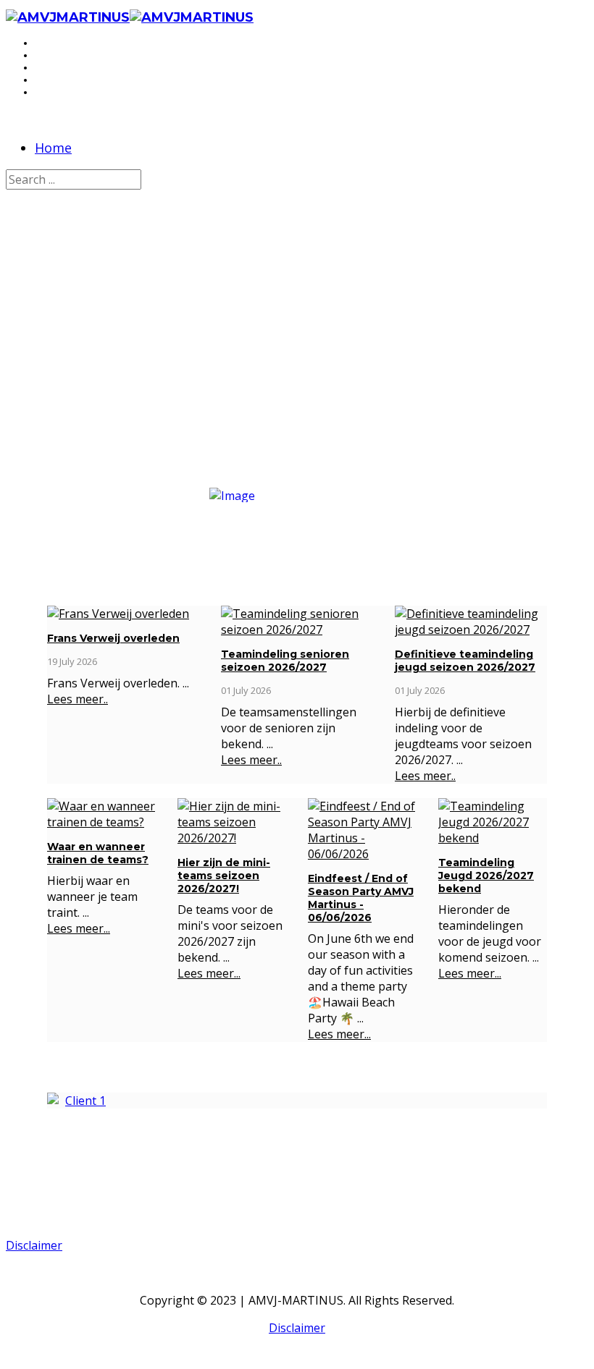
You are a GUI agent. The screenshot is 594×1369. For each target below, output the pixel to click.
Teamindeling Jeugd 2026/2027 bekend (486, 875)
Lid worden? (297, 387)
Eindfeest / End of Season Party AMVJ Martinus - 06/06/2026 (361, 898)
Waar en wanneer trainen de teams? (97, 853)
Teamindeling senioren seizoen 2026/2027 (285, 661)
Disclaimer (34, 1245)
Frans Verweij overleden (113, 638)
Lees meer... (78, 928)
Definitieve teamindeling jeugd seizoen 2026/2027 (465, 661)
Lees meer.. (77, 699)
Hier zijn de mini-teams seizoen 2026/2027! (223, 875)
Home (53, 147)
